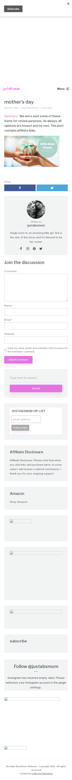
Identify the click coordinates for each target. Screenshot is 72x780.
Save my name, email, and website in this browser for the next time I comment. (38, 350)
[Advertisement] (36, 38)
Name (9, 305)
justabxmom (31, 107)
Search (36, 388)
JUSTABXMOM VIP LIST (28, 411)
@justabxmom (43, 666)
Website (9, 334)
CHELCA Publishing (42, 773)
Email (8, 319)
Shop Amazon (19, 502)
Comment (10, 271)
